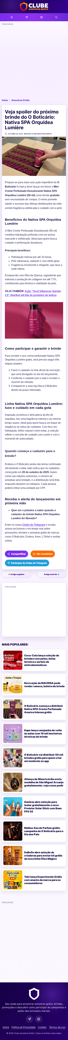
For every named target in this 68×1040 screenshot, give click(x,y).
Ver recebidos (45, 553)
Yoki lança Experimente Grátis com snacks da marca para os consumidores (43, 880)
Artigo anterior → (51, 574)
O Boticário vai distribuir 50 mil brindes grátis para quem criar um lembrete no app (43, 758)
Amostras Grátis (20, 100)
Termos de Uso (57, 1027)
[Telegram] (26, 17)
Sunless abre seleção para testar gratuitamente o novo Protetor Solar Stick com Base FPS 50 (43, 806)
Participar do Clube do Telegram (29, 563)
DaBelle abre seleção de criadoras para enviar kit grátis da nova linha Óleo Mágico (43, 855)
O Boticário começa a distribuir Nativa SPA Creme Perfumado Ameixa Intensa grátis (43, 709)
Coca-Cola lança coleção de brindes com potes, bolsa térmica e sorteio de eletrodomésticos (41, 660)
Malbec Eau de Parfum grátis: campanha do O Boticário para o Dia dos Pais (43, 831)
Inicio (5, 100)
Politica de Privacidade (23, 1027)
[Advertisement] (34, 60)
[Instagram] (41, 17)
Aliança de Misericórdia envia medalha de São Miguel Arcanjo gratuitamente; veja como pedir (44, 782)
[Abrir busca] (56, 17)
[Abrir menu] (11, 17)
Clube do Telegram (33, 524)
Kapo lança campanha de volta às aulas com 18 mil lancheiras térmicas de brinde (43, 733)
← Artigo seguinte (16, 574)
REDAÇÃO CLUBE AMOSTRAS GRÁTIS (38, 134)
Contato (42, 1027)
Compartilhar (18, 553)
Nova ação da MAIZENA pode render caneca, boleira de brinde (44, 684)
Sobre (6, 1027)
